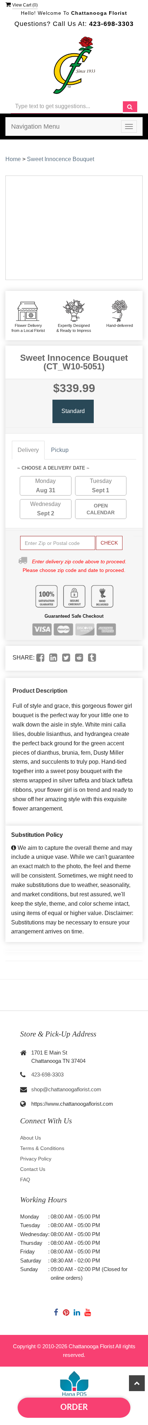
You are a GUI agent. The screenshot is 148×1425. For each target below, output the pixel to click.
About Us (30, 1138)
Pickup (60, 450)
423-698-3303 (47, 1074)
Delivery (28, 450)
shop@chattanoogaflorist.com (66, 1089)
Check (109, 543)
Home (13, 159)
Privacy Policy (35, 1159)
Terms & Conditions (42, 1148)
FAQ (25, 1179)
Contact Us (32, 1169)
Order (74, 1407)
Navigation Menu (35, 126)
